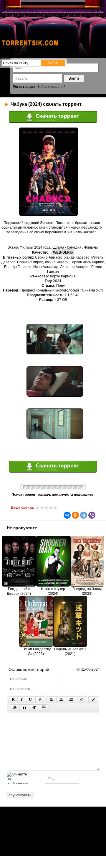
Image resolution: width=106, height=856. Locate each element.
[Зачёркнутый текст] (40, 699)
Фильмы (91, 247)
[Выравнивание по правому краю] (71, 699)
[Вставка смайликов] (82, 699)
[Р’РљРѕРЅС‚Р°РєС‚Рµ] (67, 515)
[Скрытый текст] (15, 707)
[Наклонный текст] (21, 699)
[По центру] (61, 699)
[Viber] (91, 515)
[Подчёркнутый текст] (31, 699)
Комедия (74, 247)
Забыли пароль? (51, 87)
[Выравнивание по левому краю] (52, 699)
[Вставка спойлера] (44, 707)
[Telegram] (83, 515)
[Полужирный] (13, 699)
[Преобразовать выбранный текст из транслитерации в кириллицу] (34, 707)
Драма (58, 247)
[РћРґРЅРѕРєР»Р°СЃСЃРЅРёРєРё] (75, 515)
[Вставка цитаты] (24, 707)
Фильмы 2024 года (35, 247)
